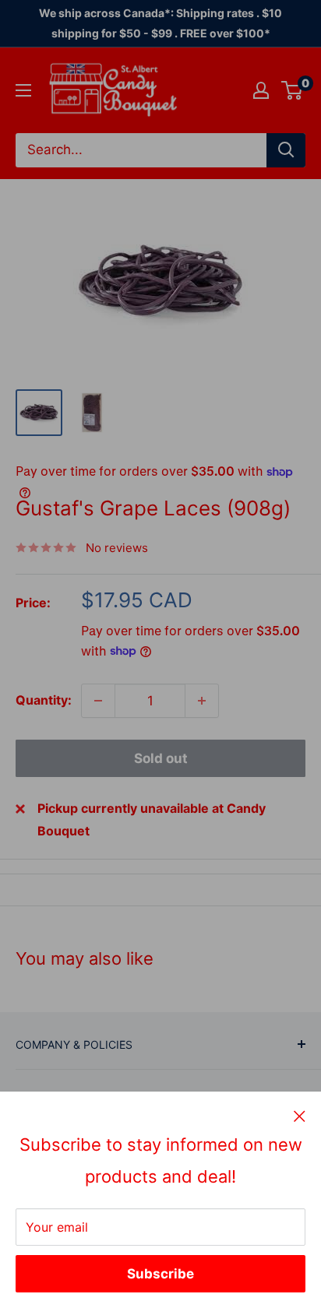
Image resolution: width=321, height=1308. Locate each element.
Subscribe (160, 1274)
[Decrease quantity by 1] (98, 700)
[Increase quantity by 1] (201, 700)
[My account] (261, 90)
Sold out (161, 758)
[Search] (285, 150)
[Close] (299, 1115)
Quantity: (44, 700)
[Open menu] (23, 90)
